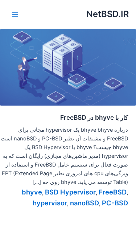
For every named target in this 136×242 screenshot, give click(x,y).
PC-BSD (115, 203)
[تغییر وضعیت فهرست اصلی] (14, 14)
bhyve (32, 192)
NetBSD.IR (107, 14)
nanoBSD (84, 203)
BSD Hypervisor (70, 192)
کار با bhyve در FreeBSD (94, 117)
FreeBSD (113, 192)
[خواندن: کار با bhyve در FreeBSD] (68, 66)
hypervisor (50, 203)
